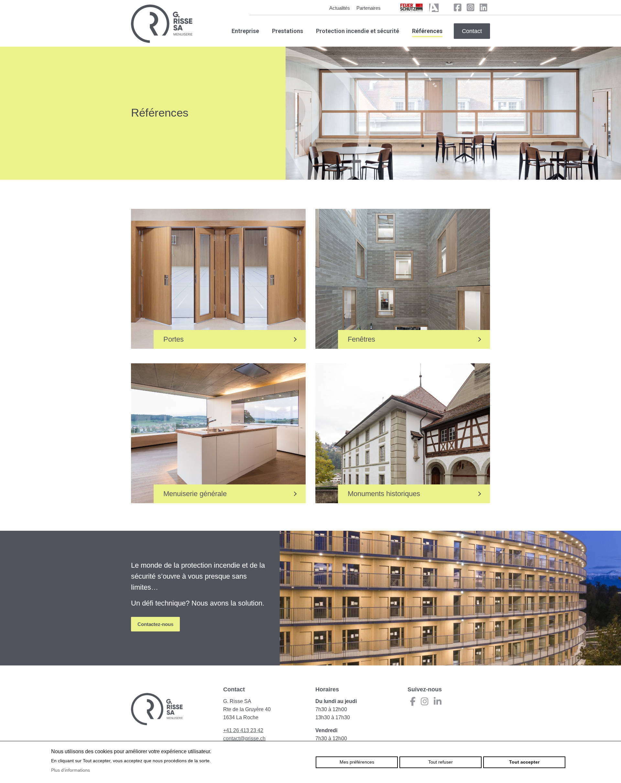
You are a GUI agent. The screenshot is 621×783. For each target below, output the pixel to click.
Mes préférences (357, 762)
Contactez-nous (155, 624)
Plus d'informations (70, 770)
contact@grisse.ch (244, 738)
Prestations (287, 31)
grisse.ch (161, 24)
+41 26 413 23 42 (243, 730)
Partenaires (368, 8)
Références (427, 31)
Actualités (339, 8)
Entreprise (245, 31)
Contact (472, 31)
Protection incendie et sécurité (357, 31)
